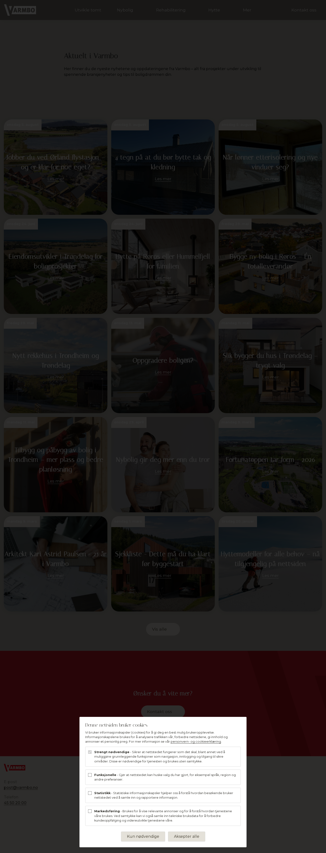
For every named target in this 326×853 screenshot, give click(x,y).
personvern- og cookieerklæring (196, 741)
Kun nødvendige (143, 836)
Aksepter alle (186, 836)
